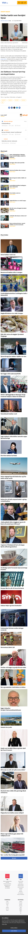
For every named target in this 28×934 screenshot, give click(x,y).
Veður (21, 907)
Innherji (20, 901)
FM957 (21, 910)
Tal (20, 913)
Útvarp (7, 910)
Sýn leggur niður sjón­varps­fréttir (17, 162)
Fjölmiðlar (16, 100)
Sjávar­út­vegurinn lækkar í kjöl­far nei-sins (13, 356)
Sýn (2, 102)
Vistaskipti (23, 100)
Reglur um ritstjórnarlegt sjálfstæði (7, 882)
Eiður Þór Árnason (4, 20)
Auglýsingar (21, 882)
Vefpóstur (20, 891)
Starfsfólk (20, 888)
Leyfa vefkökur (14, 930)
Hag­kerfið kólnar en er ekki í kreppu (18, 200)
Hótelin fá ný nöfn (6, 727)
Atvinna (20, 904)
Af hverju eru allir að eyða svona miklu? (13, 770)
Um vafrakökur (20, 893)
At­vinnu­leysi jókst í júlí (8, 647)
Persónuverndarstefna (7, 883)
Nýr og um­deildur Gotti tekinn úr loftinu (13, 687)
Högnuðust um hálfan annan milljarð (12, 813)
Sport (7, 904)
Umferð (20, 890)
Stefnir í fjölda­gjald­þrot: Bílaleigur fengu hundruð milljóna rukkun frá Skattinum (17, 156)
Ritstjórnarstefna (21, 885)
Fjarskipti (10, 100)
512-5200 (21, 881)
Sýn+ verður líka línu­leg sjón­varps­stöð (13, 855)
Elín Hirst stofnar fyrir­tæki (9, 455)
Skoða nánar (4, 924)
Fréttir (7, 901)
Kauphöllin (4, 100)
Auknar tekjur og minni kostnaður (11, 605)
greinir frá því (4, 59)
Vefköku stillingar (14, 927)
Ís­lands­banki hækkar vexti (9, 414)
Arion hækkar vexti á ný (15, 193)
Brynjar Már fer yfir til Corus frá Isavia (12, 588)
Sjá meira (14, 858)
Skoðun (7, 907)
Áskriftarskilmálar (21, 887)
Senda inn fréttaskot (20, 894)
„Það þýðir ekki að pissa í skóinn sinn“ (18, 215)
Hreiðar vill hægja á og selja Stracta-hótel (13, 667)
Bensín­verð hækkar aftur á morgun (18, 170)
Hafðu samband (20, 884)
